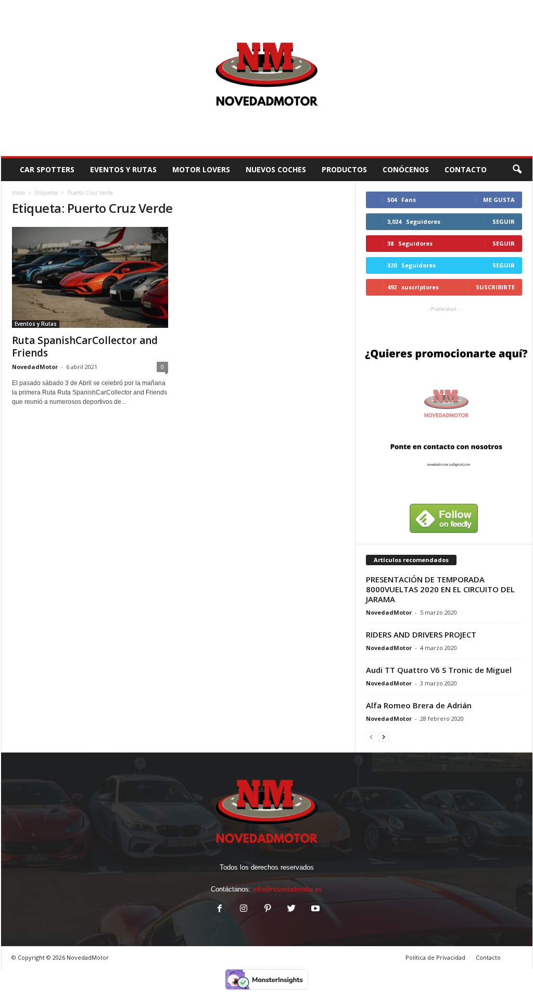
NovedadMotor (35, 367)
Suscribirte (495, 287)
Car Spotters (47, 169)
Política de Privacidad (435, 957)
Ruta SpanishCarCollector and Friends (85, 347)
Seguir (503, 221)
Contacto (488, 957)
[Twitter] (291, 909)
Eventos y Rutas (123, 169)
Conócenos (406, 169)
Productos (344, 169)
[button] (516, 169)
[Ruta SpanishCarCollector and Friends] (90, 277)
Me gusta (499, 199)
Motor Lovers (201, 169)
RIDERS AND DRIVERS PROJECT (421, 634)
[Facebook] (220, 909)
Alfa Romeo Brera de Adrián (419, 705)
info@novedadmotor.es (287, 889)
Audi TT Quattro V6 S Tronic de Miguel (439, 670)
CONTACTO (466, 169)
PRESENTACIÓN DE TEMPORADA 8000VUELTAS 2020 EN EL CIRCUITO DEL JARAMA (440, 589)
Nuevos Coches (276, 169)
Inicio (18, 192)
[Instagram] (244, 909)
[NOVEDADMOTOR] (266, 78)
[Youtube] (314, 909)
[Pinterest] (268, 909)
